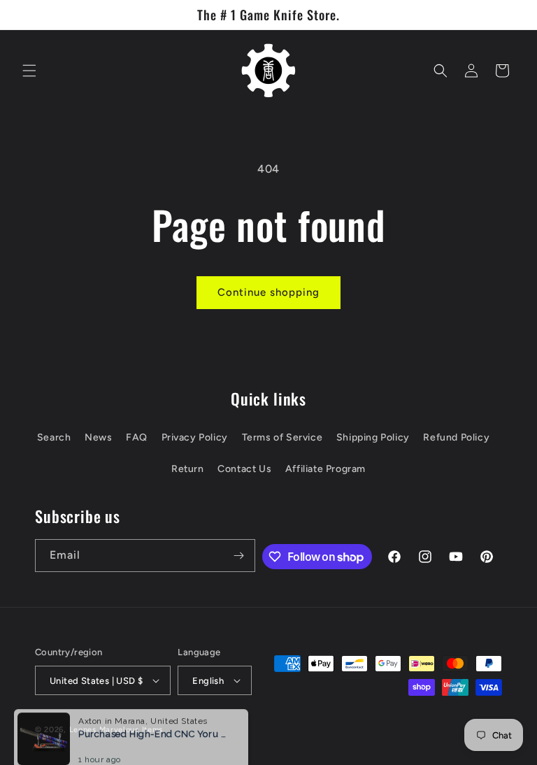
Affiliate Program (325, 469)
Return (187, 469)
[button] (29, 70)
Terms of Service (282, 437)
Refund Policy (456, 437)
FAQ (137, 437)
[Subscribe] (239, 555)
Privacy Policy (195, 437)
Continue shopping (268, 292)
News (98, 437)
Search (54, 437)
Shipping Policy (373, 437)
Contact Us (244, 469)
